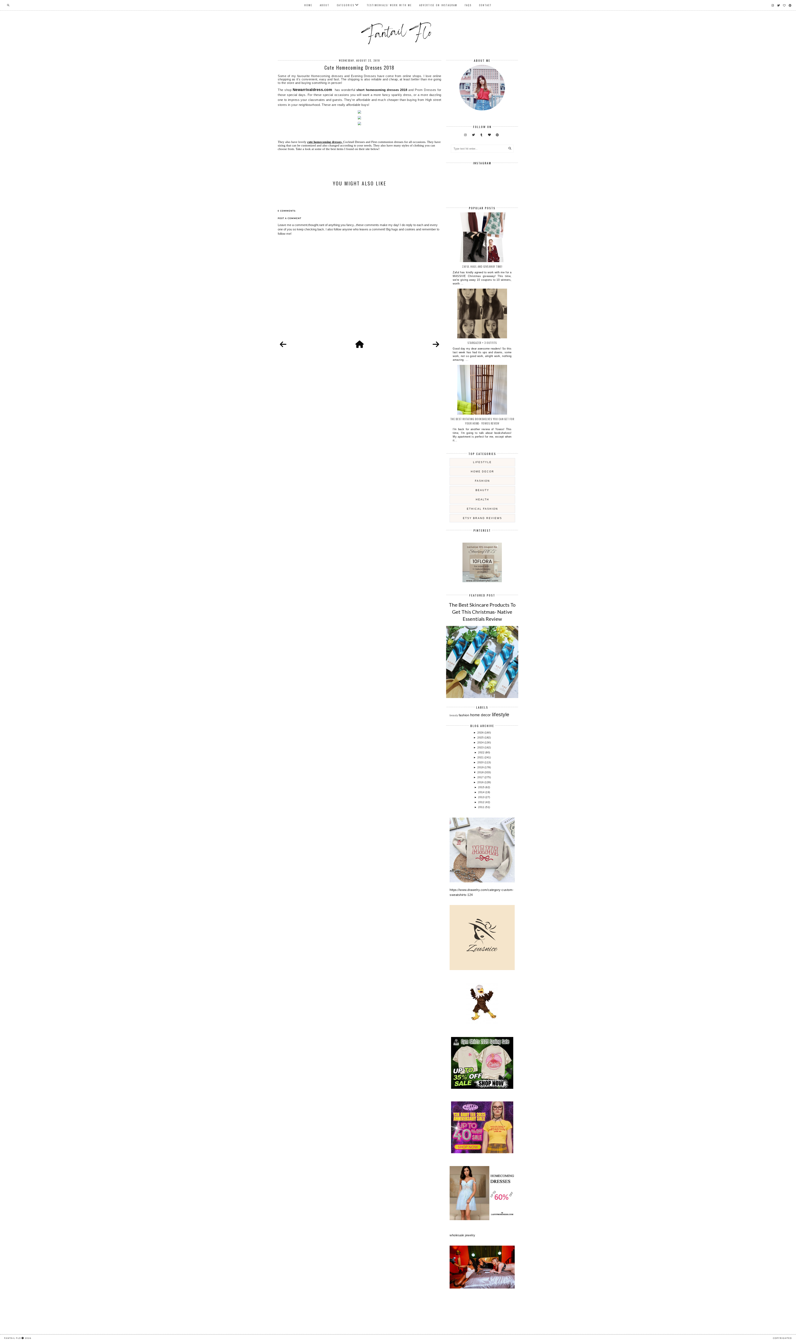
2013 (481, 797)
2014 (481, 792)
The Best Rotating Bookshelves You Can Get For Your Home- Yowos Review (482, 421)
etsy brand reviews (482, 518)
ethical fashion (482, 508)
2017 (480, 777)
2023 (480, 747)
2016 (480, 782)
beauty (482, 490)
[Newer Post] (283, 344)
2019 (480, 767)
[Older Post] (436, 344)
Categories (345, 5)
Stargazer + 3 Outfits (482, 342)
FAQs (468, 5)
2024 (480, 742)
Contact (485, 5)
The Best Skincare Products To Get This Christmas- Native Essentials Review (482, 612)
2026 (480, 732)
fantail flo (12, 1338)
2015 (481, 787)
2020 (480, 762)
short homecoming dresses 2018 (381, 90)
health (482, 499)
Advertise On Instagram (438, 5)
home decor (482, 471)
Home (308, 5)
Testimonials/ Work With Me (389, 5)
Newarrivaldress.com (312, 90)
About (324, 5)
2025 (480, 737)
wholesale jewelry (462, 1235)
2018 (480, 772)
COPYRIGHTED (782, 1338)
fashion (482, 480)
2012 (481, 802)
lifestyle (482, 462)
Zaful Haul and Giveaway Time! (482, 266)
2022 (481, 752)
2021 (480, 757)
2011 (481, 807)
